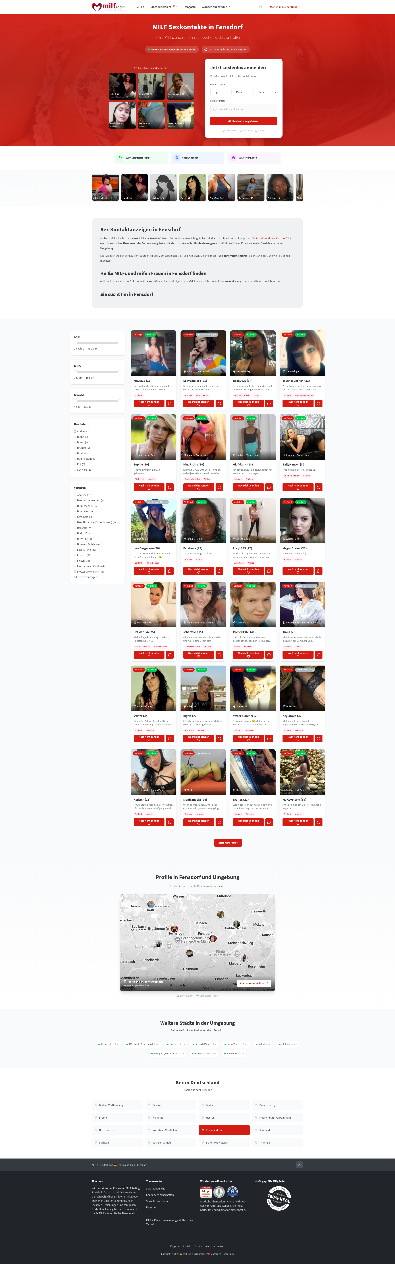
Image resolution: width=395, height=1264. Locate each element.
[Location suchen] (260, 7)
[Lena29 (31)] (213, 938)
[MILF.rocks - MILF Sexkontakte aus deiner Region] (108, 7)
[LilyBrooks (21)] (190, 953)
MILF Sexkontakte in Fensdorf (269, 238)
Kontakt (187, 1246)
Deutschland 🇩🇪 (108, 1164)
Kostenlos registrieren (245, 121)
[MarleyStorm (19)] (221, 914)
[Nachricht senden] (170, 403)
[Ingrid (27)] (158, 943)
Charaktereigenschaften (160, 1195)
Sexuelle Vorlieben (157, 1201)
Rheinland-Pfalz (127, 1164)
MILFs (140, 7)
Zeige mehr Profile (228, 842)
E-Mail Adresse (217, 100)
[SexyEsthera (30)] (244, 958)
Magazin (190, 7)
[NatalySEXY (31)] (174, 929)
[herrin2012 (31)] (236, 924)
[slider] (75, 342)
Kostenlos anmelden (252, 983)
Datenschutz (201, 1246)
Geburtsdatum (217, 84)
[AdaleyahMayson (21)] (151, 904)
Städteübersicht (155, 1188)
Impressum (218, 1246)
